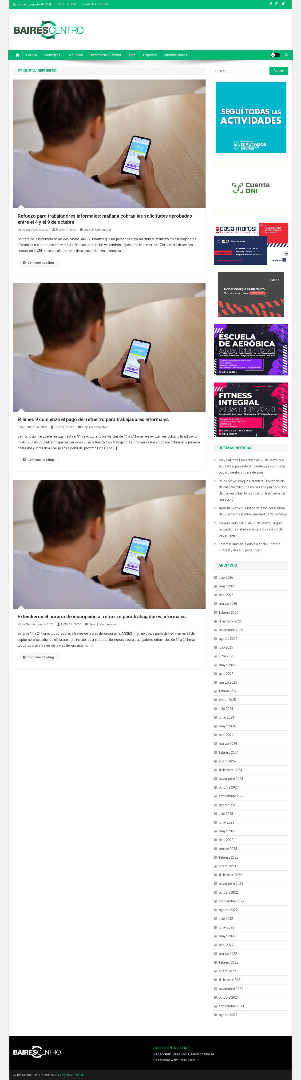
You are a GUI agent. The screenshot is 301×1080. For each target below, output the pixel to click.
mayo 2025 (227, 665)
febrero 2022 (228, 962)
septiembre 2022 (231, 901)
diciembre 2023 (230, 770)
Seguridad (75, 55)
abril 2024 (226, 735)
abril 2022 (226, 945)
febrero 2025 (228, 691)
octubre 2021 (229, 997)
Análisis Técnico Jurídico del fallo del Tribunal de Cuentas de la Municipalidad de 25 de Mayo (253, 511)
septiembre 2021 (231, 1006)
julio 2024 (226, 709)
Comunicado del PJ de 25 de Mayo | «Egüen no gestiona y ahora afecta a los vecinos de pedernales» (251, 529)
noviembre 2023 (231, 779)
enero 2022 (227, 971)
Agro (132, 55)
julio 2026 (226, 577)
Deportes (150, 55)
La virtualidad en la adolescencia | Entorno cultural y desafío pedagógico (250, 547)
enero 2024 (227, 761)
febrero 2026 (228, 612)
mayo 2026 (227, 586)
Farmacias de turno (95, 4)
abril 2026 (226, 595)
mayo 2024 (227, 726)
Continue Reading (41, 262)
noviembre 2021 (231, 989)
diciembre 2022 (230, 875)
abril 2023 (226, 840)
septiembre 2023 (231, 796)
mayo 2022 (227, 936)
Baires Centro (66, 229)
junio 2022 (226, 927)
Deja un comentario (97, 229)
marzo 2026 (228, 604)
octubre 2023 (229, 787)
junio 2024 (226, 717)
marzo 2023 (228, 849)
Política (31, 55)
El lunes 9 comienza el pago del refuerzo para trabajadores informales (93, 419)
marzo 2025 (228, 682)
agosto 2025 (228, 639)
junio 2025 (226, 656)
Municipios (52, 55)
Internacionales (175, 55)
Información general (106, 55)
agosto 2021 (228, 1015)
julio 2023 (226, 814)
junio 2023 (226, 822)
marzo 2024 (228, 743)
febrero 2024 (228, 752)
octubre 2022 (229, 892)
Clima (60, 4)
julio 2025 (226, 647)
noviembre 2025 (231, 630)
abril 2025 (226, 674)
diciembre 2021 (230, 980)
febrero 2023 (228, 857)
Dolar (73, 4)
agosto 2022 (228, 910)
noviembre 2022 (231, 883)
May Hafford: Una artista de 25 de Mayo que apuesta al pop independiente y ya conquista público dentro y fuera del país (252, 466)
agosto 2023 (228, 805)
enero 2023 (227, 866)
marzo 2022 (228, 954)
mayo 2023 (227, 831)
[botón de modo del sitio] (275, 55)
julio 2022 (226, 919)
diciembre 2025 (230, 621)
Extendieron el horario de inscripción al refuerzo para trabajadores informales (102, 616)
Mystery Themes (73, 1074)
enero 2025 (227, 700)
